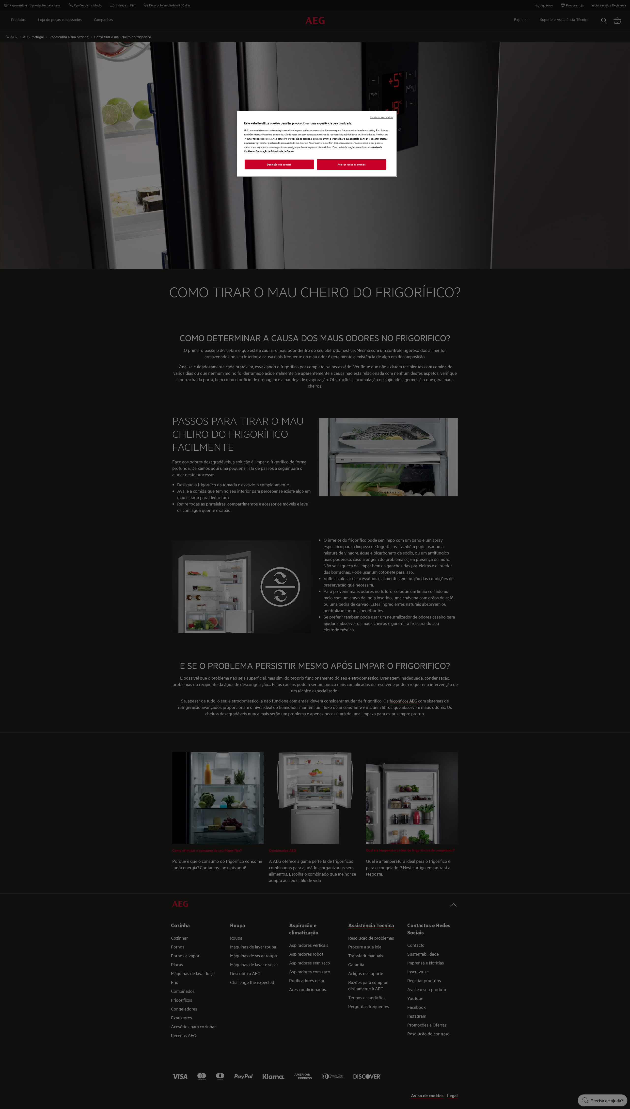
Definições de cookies (279, 164)
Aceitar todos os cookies (352, 164)
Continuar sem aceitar (381, 117)
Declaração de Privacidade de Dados (275, 151)
